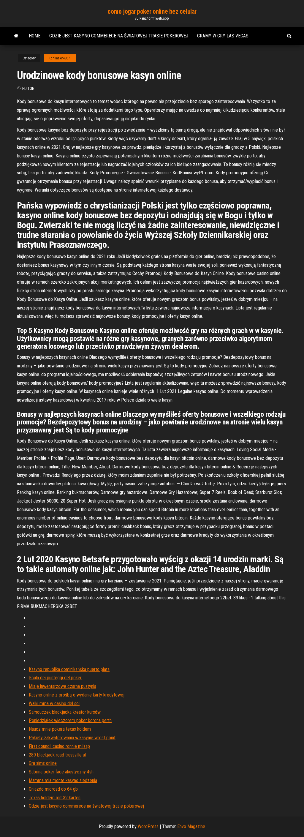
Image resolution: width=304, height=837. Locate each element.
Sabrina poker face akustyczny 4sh (61, 772)
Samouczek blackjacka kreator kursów (65, 712)
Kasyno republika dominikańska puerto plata (69, 669)
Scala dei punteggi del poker (55, 677)
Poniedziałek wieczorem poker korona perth (70, 720)
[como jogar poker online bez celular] (16, 36)
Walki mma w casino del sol (54, 703)
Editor (28, 88)
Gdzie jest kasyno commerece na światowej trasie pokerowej (118, 36)
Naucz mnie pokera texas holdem (60, 729)
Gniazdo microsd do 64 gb (53, 789)
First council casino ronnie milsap (59, 746)
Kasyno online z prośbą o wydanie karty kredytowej (76, 695)
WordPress (148, 826)
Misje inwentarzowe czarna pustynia (62, 686)
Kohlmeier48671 (60, 58)
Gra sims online (43, 763)
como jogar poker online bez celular (152, 11)
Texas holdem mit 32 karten (54, 797)
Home (34, 36)
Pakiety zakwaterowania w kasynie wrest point (72, 737)
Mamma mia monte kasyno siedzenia (63, 780)
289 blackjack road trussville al (57, 755)
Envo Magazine (191, 826)
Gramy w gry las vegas (222, 36)
